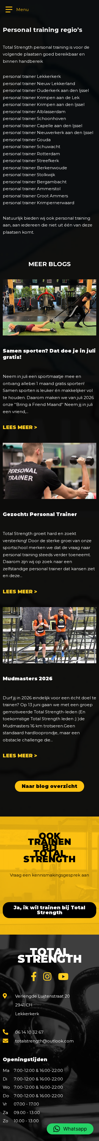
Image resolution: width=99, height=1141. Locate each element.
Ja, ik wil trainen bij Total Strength (49, 910)
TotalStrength (50, 955)
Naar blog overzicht (49, 786)
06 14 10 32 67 (29, 1032)
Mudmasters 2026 (28, 679)
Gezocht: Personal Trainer (40, 514)
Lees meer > (20, 427)
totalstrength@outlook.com (44, 1041)
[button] (70, 1128)
